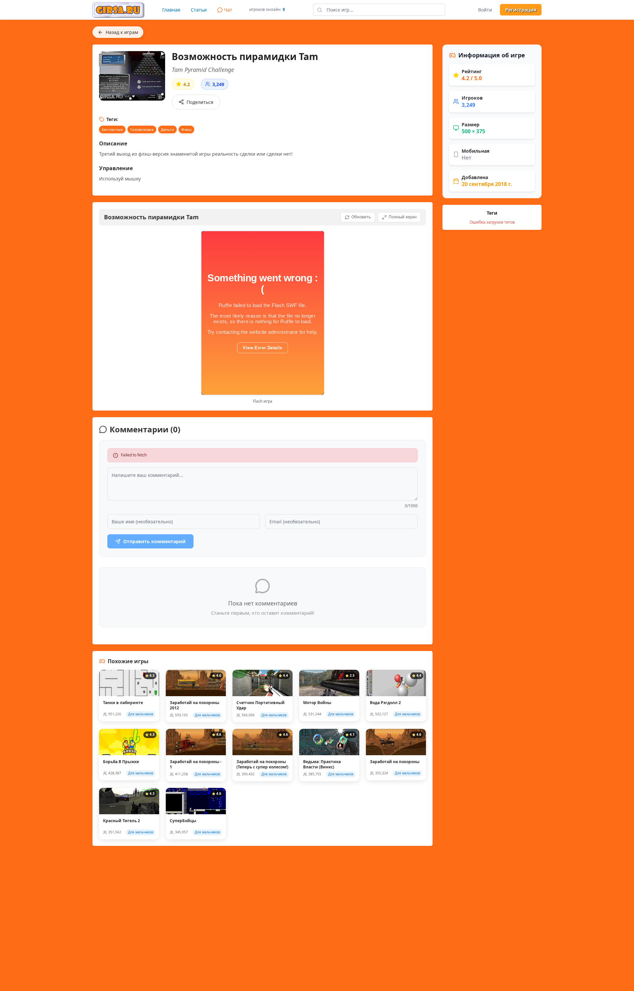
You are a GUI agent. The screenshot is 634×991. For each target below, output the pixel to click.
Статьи (199, 10)
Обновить (361, 217)
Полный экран (403, 217)
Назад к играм (122, 32)
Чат (228, 10)
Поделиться (200, 102)
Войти (485, 10)
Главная (171, 10)
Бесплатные (112, 129)
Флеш (186, 129)
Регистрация (520, 10)
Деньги (167, 129)
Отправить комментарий (154, 541)
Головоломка (142, 129)
